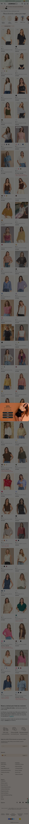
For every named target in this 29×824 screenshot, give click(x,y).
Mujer (8, 412)
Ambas (8, 417)
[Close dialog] (27, 404)
